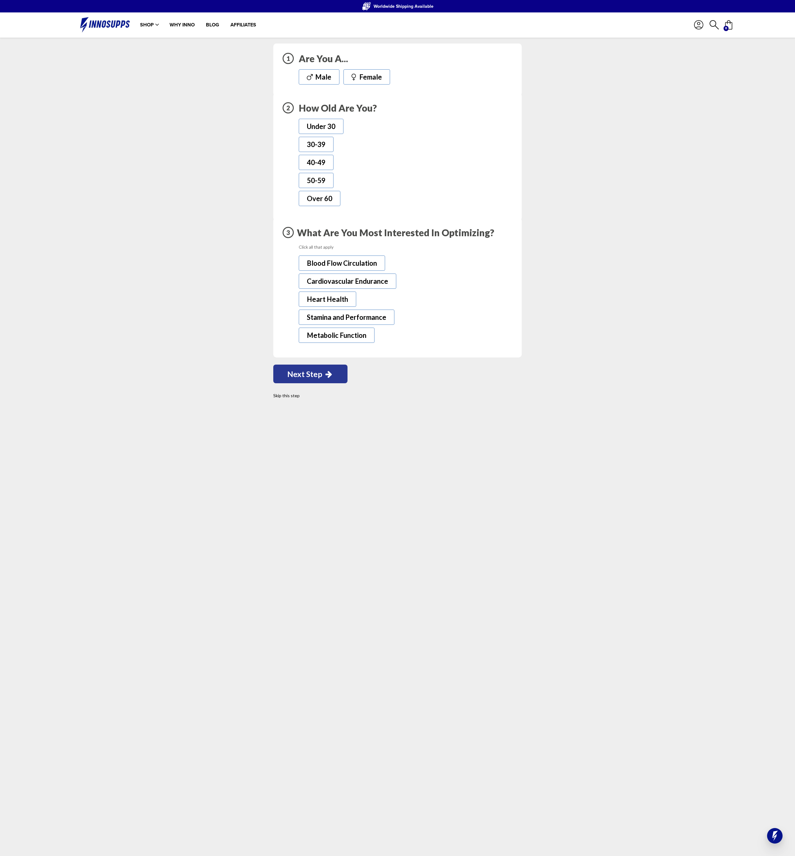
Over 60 (319, 198)
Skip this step (286, 395)
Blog (212, 25)
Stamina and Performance (346, 317)
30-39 (316, 144)
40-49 (316, 162)
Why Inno (182, 25)
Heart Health (327, 299)
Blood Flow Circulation (342, 263)
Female (370, 77)
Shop (147, 25)
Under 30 (321, 126)
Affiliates (243, 25)
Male (322, 77)
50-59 (316, 180)
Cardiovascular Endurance (347, 281)
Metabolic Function (336, 335)
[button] (775, 836)
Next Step (305, 374)
